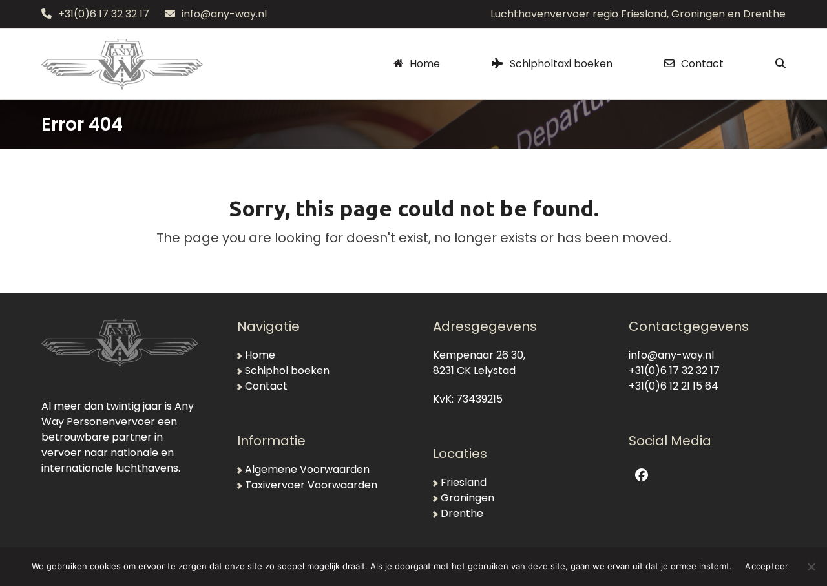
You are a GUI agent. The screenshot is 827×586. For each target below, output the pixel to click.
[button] (780, 64)
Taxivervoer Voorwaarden (311, 484)
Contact (266, 386)
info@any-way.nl (224, 13)
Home (260, 355)
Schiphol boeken (287, 370)
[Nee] (810, 566)
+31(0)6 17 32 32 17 (103, 13)
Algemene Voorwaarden (307, 469)
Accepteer (766, 566)
